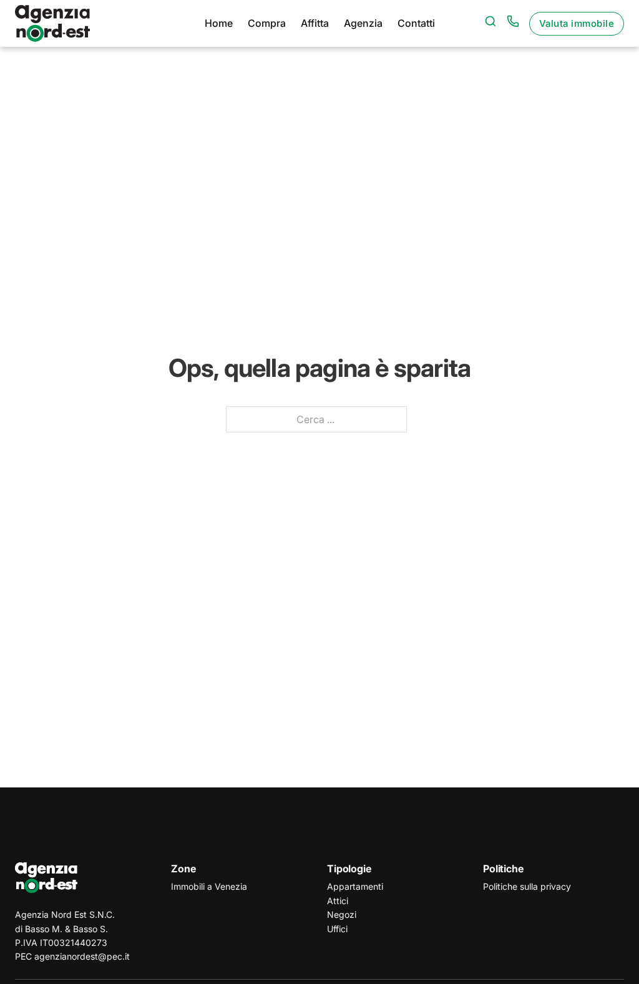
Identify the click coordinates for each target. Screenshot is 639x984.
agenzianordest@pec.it (82, 956)
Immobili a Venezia (209, 886)
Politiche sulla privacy (527, 886)
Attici (337, 900)
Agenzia (363, 23)
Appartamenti (355, 886)
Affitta (315, 23)
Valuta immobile (577, 23)
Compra (267, 23)
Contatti (416, 23)
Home (219, 23)
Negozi (341, 914)
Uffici (337, 928)
